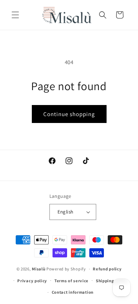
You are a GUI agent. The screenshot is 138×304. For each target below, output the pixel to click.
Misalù (38, 269)
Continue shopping (69, 114)
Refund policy (107, 269)
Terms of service (71, 280)
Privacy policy (32, 280)
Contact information (73, 292)
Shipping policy (112, 280)
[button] (15, 14)
